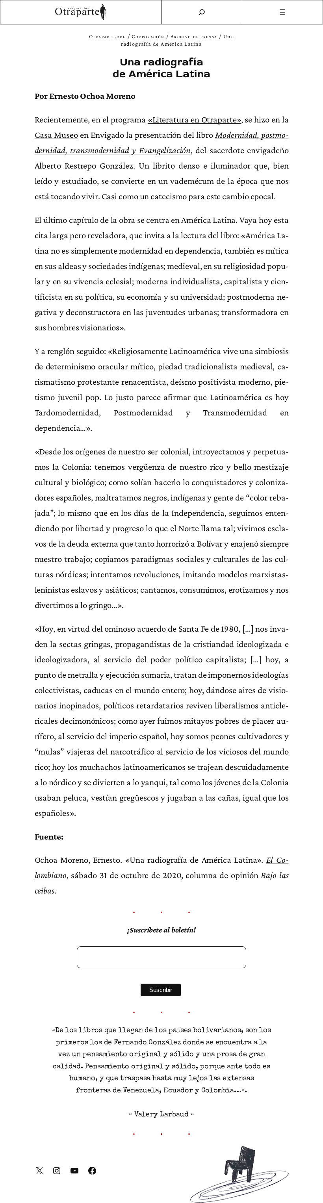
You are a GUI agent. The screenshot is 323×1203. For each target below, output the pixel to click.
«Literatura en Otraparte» (194, 119)
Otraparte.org (107, 36)
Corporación (148, 36)
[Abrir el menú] (282, 12)
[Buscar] (201, 12)
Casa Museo (56, 135)
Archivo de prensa (194, 36)
